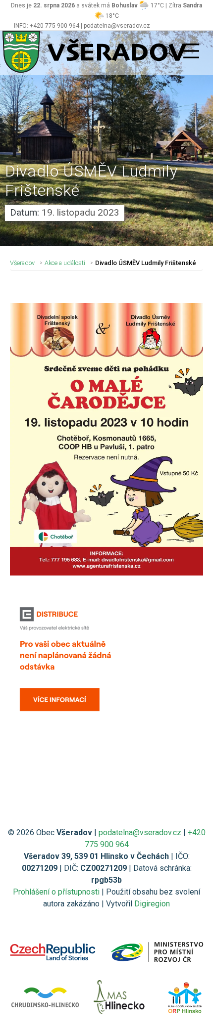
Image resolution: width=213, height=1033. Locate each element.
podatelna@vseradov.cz (140, 832)
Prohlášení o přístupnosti (56, 892)
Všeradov (22, 263)
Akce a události (65, 263)
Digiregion (152, 903)
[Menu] (191, 51)
